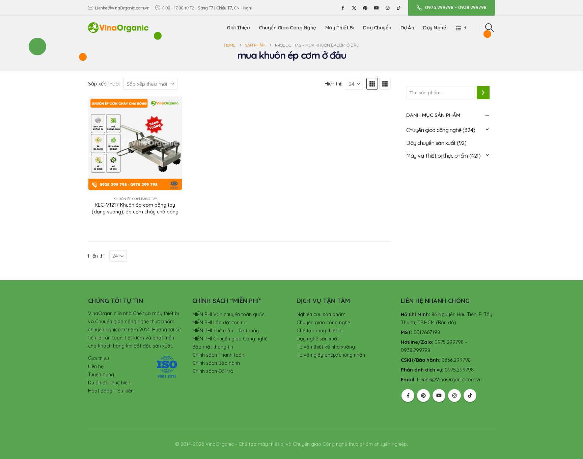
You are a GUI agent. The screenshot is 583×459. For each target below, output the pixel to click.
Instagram (454, 395)
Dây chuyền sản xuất (431, 142)
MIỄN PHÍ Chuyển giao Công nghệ (230, 339)
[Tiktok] (398, 7)
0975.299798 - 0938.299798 (456, 7)
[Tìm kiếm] (483, 92)
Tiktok (470, 395)
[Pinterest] (365, 7)
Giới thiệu (238, 27)
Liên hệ (96, 366)
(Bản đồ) (446, 323)
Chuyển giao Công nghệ (287, 27)
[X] (354, 7)
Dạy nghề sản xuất (318, 339)
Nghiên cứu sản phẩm (321, 314)
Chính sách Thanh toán (218, 355)
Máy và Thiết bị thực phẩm (437, 155)
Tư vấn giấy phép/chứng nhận (331, 355)
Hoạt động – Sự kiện (111, 391)
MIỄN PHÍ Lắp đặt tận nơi (220, 323)
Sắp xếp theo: (104, 83)
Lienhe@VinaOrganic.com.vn (122, 7)
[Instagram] (387, 7)
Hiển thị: (333, 83)
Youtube (439, 395)
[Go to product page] (135, 143)
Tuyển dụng (101, 375)
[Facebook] (343, 7)
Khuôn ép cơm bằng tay (135, 199)
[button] (489, 27)
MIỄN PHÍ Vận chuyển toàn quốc (228, 314)
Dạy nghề (434, 27)
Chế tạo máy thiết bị (319, 331)
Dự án (407, 27)
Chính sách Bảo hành (216, 363)
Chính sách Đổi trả (212, 371)
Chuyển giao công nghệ (434, 130)
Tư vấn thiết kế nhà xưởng (326, 347)
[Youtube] (376, 7)
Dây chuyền (377, 27)
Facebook (407, 395)
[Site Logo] (118, 27)
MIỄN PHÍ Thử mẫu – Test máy (225, 331)
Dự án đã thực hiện (109, 383)
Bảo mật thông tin (212, 347)
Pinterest (423, 395)
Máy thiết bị (339, 27)
